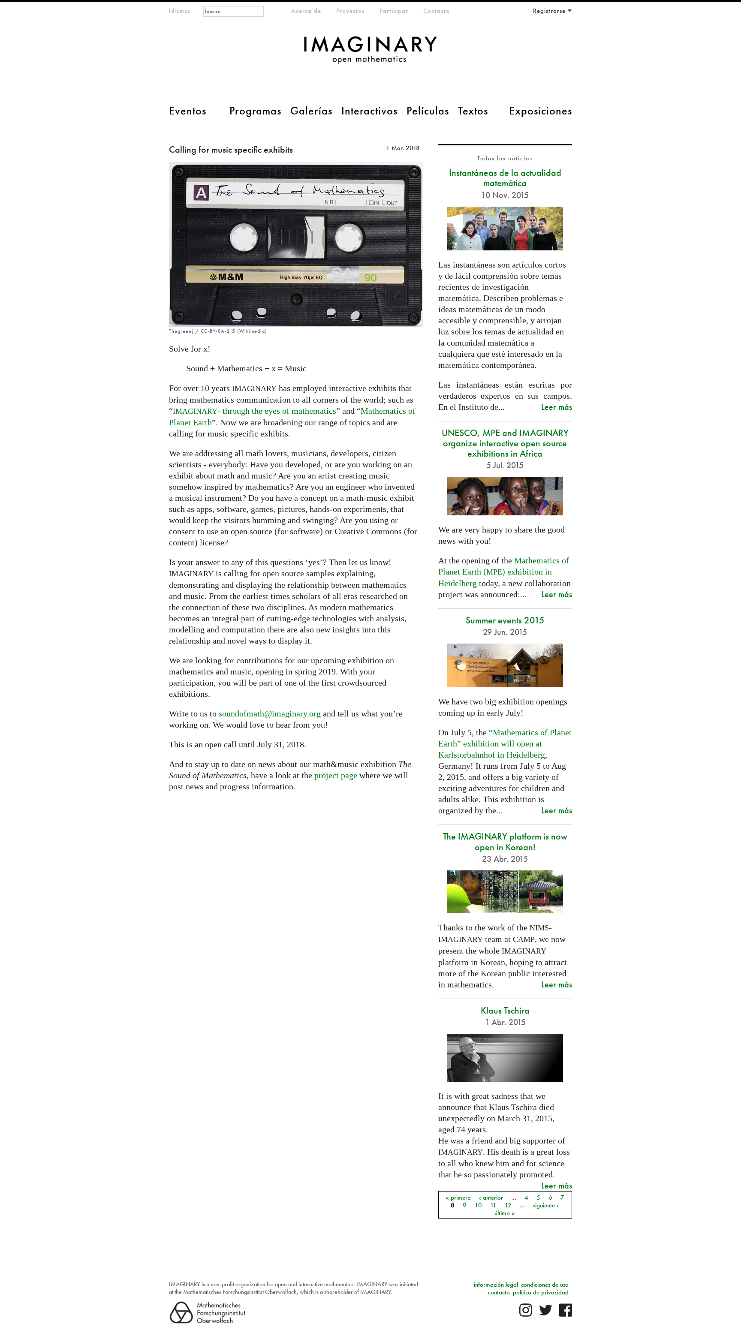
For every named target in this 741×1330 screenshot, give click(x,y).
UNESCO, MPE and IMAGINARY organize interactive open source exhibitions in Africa (505, 443)
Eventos (187, 110)
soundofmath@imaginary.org (270, 713)
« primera (458, 1197)
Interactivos (369, 110)
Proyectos (350, 11)
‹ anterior (491, 1197)
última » (504, 1212)
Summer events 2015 (505, 620)
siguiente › (546, 1205)
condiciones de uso (545, 1284)
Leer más (556, 406)
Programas (255, 110)
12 (508, 1205)
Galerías (311, 110)
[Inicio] (370, 54)
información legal (496, 1284)
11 (493, 1205)
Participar (394, 11)
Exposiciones (540, 110)
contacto (499, 1292)
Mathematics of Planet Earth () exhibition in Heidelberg (503, 572)
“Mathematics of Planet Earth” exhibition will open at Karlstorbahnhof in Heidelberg (505, 743)
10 (478, 1205)
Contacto (436, 11)
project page (335, 775)
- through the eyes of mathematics (254, 410)
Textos (473, 110)
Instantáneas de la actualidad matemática (505, 178)
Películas (428, 110)
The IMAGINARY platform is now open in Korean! (505, 841)
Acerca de (306, 11)
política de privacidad (541, 1292)
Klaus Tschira (505, 1010)
